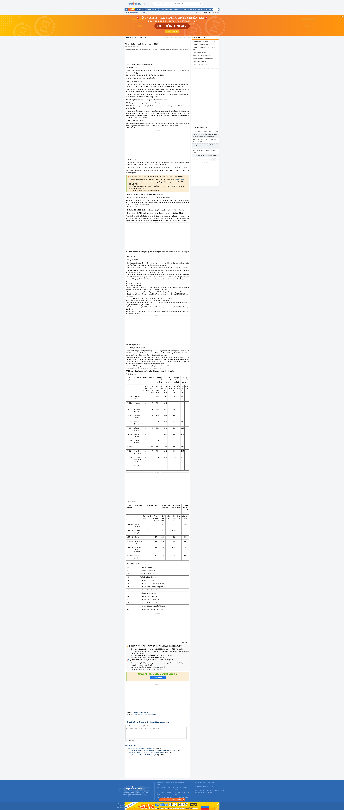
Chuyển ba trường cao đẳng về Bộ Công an (140, 748)
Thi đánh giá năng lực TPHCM (201, 44)
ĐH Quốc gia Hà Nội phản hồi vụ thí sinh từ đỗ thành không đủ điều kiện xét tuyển (151, 750)
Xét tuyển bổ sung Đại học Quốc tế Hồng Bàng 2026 (143, 755)
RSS (218, 12)
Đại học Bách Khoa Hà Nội (200, 61)
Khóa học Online (179, 782)
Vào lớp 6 (128, 12)
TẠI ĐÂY (159, 669)
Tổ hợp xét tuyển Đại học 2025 (164, 798)
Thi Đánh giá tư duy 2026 (200, 52)
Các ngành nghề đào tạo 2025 (182, 793)
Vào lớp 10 (133, 12)
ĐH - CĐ (139, 12)
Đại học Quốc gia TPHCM (200, 64)
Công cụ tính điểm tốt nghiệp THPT (181, 788)
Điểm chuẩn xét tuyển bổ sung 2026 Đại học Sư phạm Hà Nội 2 (146, 752)
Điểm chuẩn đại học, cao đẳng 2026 (203, 58)
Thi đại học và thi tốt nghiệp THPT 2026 (204, 41)
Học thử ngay (179, 179)
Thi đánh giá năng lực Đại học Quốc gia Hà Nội (205, 48)
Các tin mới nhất (131, 745)
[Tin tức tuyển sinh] (136, 3)
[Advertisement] (158, 59)
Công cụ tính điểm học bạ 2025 (164, 793)
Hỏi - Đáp (145, 12)
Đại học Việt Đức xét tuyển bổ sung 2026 (204, 155)
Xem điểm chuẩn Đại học (164, 787)
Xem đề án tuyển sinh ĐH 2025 (164, 783)
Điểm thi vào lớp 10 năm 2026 (201, 55)
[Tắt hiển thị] (183, 800)
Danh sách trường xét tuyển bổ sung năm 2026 (205, 151)
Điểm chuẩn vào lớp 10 (181, 797)
